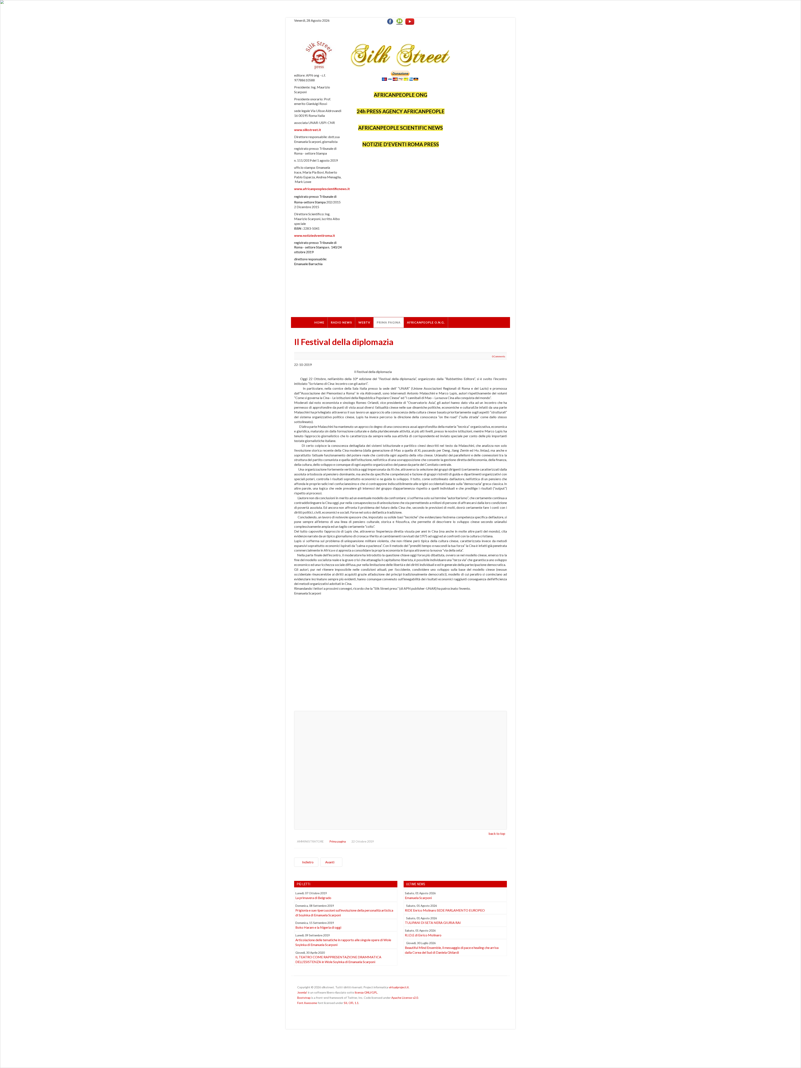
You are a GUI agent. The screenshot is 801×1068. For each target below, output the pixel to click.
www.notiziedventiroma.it (314, 235)
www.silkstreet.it (307, 130)
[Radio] (399, 21)
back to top (497, 833)
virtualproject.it (399, 987)
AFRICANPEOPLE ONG (400, 95)
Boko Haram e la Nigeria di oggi (318, 927)
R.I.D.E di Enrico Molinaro (423, 935)
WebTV (364, 322)
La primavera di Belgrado (313, 898)
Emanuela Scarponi (418, 898)
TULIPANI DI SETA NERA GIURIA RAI (433, 922)
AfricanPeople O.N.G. (426, 322)
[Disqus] (400, 655)
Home (319, 322)
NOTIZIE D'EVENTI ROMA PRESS (400, 144)
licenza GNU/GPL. (366, 992)
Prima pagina (388, 322)
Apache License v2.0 (404, 997)
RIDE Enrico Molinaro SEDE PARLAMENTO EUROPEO (445, 910)
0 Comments (498, 356)
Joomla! (302, 992)
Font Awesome (307, 1003)
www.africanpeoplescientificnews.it (322, 189)
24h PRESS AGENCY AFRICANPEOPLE (401, 111)
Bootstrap (304, 997)
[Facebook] (391, 21)
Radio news (341, 322)
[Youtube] (409, 21)
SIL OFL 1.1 (351, 1003)
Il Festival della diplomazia (343, 342)
